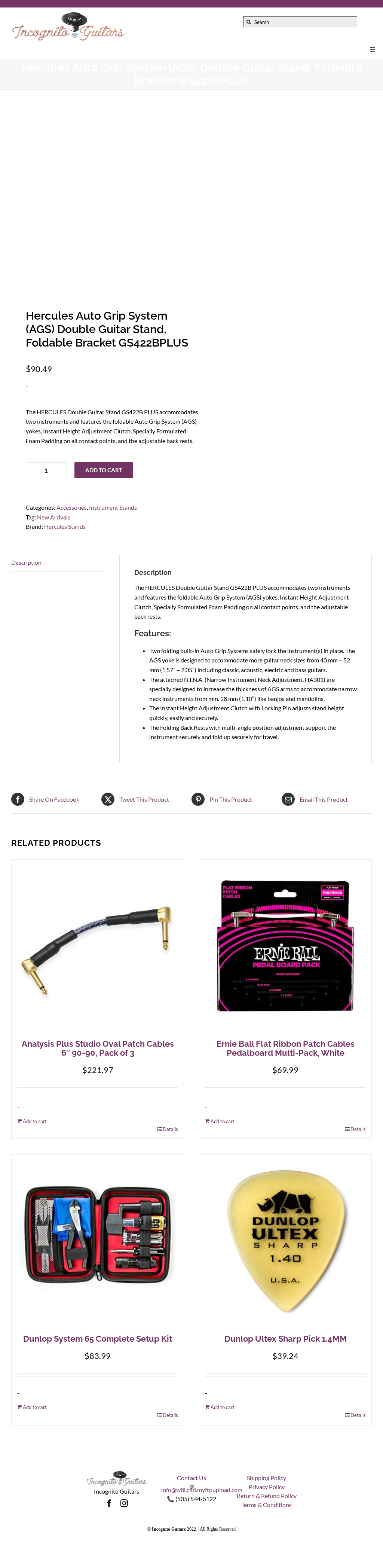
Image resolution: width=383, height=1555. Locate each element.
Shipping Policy (266, 1477)
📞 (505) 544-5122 (191, 1498)
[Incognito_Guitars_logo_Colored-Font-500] (68, 14)
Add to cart (103, 470)
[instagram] (124, 1503)
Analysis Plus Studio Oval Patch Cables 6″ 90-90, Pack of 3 (98, 1048)
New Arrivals (53, 517)
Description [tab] (26, 562)
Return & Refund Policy (267, 1495)
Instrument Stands (113, 507)
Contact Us (191, 1477)
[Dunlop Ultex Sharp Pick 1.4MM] (285, 1241)
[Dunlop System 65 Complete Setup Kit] (98, 1241)
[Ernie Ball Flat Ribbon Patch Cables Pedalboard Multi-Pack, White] (285, 946)
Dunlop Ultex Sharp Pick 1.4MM (285, 1339)
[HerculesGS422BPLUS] (97, 194)
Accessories (71, 507)
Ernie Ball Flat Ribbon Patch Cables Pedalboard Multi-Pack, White (286, 1048)
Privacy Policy (267, 1486)
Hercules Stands (65, 526)
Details (170, 1129)
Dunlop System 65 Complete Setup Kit (97, 1339)
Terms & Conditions (266, 1504)
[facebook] (109, 1503)
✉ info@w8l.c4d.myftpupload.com (201, 1488)
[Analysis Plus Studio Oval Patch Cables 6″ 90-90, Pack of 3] (98, 946)
